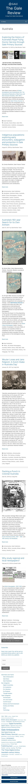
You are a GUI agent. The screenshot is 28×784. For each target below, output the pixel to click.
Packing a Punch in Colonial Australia (11, 472)
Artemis (19, 622)
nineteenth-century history (8, 740)
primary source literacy (5, 744)
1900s (5, 345)
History (21, 349)
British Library (11, 347)
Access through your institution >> (12, 640)
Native (14, 206)
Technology (16, 620)
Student (3, 748)
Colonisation (5, 197)
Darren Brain (12, 123)
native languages (12, 208)
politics (19, 742)
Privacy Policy (5, 774)
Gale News (6, 679)
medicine (13, 125)
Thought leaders (7, 693)
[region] (14, 772)
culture (11, 197)
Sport (4, 708)
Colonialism (9, 721)
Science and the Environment (11, 703)
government (22, 203)
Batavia (24, 457)
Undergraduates (4, 754)
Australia (6, 123)
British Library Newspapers (9, 195)
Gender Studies (21, 734)
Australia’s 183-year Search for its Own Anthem (11, 222)
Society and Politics (8, 706)
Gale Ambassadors (8, 676)
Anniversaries (7, 191)
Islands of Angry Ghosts (8, 461)
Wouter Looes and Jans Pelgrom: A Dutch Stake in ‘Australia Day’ (13, 362)
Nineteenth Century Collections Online (8, 742)
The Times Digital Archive (10, 750)
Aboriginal (6, 193)
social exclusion (13, 212)
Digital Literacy (5, 725)
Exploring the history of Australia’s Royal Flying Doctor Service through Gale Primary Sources (13, 41)
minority (9, 550)
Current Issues (7, 701)
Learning (21, 736)
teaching (13, 748)
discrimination (6, 199)
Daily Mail (18, 347)
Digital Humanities (8, 685)
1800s (5, 548)
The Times (11, 351)
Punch (13, 550)
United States (11, 754)
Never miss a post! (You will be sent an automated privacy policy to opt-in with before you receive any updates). (12, 653)
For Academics (7, 687)
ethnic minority (11, 201)
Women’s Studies (4, 756)
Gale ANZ (19, 123)
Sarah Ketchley (15, 746)
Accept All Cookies (14, 781)
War (21, 754)
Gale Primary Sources (16, 101)
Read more (5, 116)
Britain (19, 548)
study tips (8, 748)
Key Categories (5, 683)
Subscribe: (4, 647)
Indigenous (5, 206)
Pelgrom (7, 463)
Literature (3, 738)
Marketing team (6, 125)
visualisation (17, 754)
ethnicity (17, 201)
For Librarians (7, 689)
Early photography (15, 199)
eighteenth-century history (16, 725)
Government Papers (11, 736)
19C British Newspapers (14, 345)
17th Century (11, 455)
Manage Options (14, 777)
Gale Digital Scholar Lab (8, 732)
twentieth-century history (9, 127)
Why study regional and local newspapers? (13, 559)
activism (9, 716)
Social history (22, 746)
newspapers (20, 125)
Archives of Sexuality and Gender (7, 718)
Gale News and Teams (7, 674)
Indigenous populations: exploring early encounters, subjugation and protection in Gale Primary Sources (13, 140)
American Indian (14, 193)
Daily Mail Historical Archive (19, 721)
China (25, 719)
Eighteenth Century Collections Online (10, 727)
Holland (21, 459)
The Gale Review (14, 10)
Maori (10, 206)
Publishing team (7, 746)
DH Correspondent (4, 723)
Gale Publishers (8, 121)
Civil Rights (3, 721)
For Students (6, 691)
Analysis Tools (15, 716)
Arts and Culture (7, 699)
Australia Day (17, 457)
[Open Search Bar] (26, 22)
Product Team (14, 744)
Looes (17, 461)
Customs (16, 197)
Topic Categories (6, 695)
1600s (5, 455)
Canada (19, 195)
